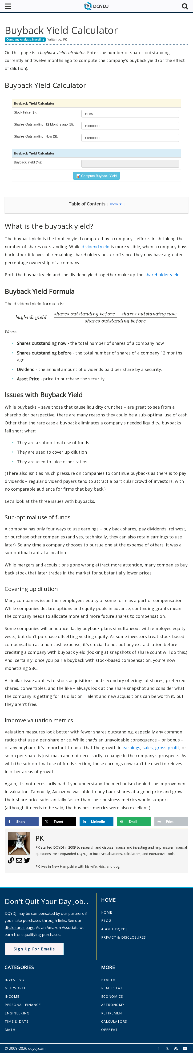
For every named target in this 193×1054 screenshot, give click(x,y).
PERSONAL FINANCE (23, 1004)
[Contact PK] (19, 862)
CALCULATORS (114, 1021)
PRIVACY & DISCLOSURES (123, 937)
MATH (10, 1029)
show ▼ (116, 204)
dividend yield (95, 246)
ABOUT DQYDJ (114, 929)
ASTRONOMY (112, 1004)
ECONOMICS (112, 996)
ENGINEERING (17, 1013)
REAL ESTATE (113, 988)
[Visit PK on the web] (11, 862)
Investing (38, 39)
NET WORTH (16, 988)
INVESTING (14, 979)
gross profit (167, 747)
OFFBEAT (109, 1029)
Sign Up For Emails (34, 949)
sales (148, 747)
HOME (106, 912)
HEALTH (108, 979)
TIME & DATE (16, 1021)
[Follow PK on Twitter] (27, 862)
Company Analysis (18, 39)
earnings (131, 747)
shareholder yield (162, 274)
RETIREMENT (112, 1013)
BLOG (106, 920)
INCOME (12, 996)
